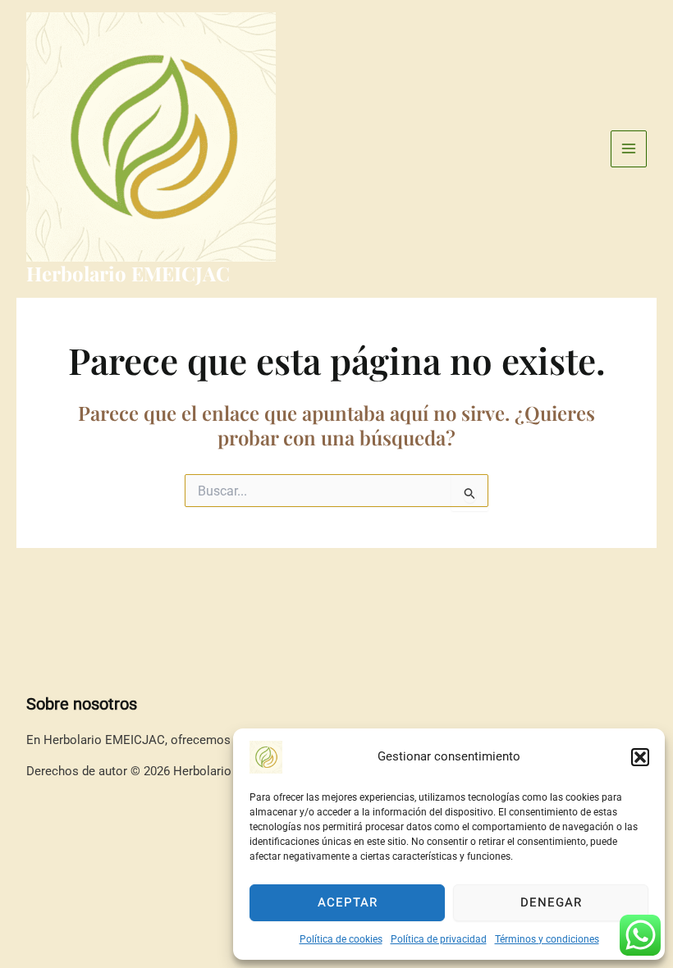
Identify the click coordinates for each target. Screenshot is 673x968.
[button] (640, 757)
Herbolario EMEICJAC (128, 273)
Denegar (551, 902)
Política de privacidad (439, 939)
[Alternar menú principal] (629, 148)
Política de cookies (341, 939)
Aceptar (348, 902)
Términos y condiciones (547, 939)
